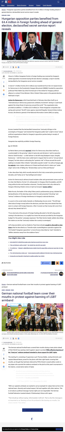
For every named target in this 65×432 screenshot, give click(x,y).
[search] (58, 2)
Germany (7, 289)
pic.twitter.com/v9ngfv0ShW (32, 378)
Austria (4, 422)
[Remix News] (8, 2)
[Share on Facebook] (10, 67)
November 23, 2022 (43, 125)
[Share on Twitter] (13, 67)
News (8, 15)
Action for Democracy (15, 100)
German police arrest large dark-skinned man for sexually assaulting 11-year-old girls (27, 256)
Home (4, 10)
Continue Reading (33, 410)
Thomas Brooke (7, 71)
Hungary (4, 15)
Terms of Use (34, 429)
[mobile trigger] (3, 2)
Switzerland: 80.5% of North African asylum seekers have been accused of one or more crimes (29, 242)
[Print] (18, 67)
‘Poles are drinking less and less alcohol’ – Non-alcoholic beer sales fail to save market (28, 245)
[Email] (16, 67)
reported (28, 150)
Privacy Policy (25, 429)
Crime (3, 289)
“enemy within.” (47, 187)
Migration (9, 422)
